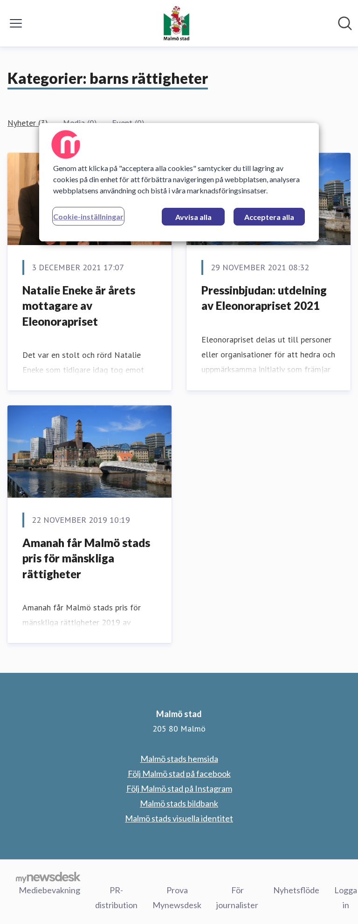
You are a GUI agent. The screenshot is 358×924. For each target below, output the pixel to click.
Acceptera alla (269, 216)
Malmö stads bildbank (179, 803)
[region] (179, 182)
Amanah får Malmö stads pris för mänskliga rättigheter (86, 558)
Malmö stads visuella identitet (179, 818)
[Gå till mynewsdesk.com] (48, 877)
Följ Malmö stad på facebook (179, 773)
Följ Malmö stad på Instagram (179, 788)
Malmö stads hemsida (179, 758)
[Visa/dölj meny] (16, 23)
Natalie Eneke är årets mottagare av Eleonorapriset (78, 305)
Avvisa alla (193, 216)
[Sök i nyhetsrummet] (344, 23)
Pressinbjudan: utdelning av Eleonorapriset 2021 (264, 298)
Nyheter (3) (27, 122)
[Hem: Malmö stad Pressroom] (176, 23)
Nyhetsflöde (296, 890)
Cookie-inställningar (88, 216)
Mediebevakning (49, 890)
